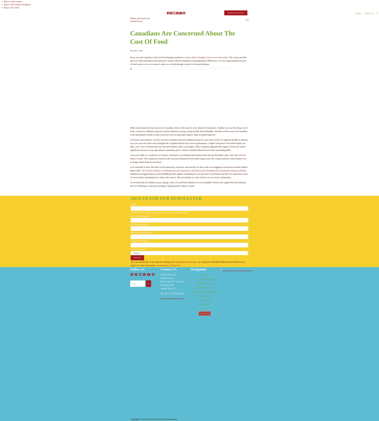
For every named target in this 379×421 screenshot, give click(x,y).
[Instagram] (171, 13)
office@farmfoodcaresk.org (183, 262)
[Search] (148, 283)
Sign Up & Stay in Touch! (236, 13)
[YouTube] (174, 13)
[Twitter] (177, 13)
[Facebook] (168, 13)
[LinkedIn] (184, 13)
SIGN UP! (137, 258)
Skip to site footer (11, 7)
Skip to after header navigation (17, 4)
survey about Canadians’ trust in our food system (206, 57)
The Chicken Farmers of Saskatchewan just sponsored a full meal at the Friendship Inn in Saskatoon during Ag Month (194, 170)
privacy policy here (172, 265)
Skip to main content (13, 1)
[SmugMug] (180, 13)
